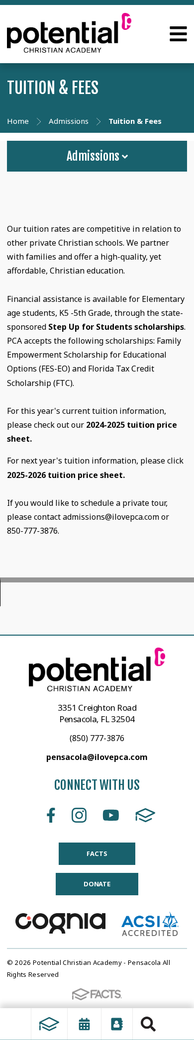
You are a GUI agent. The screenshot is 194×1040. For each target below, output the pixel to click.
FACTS (145, 815)
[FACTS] (49, 1024)
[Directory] (116, 1024)
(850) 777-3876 (97, 738)
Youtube (110, 815)
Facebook (51, 815)
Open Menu (178, 33)
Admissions (94, 156)
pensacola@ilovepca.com (97, 757)
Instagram (79, 815)
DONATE (97, 883)
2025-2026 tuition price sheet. (67, 475)
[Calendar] (84, 1024)
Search (148, 1024)
